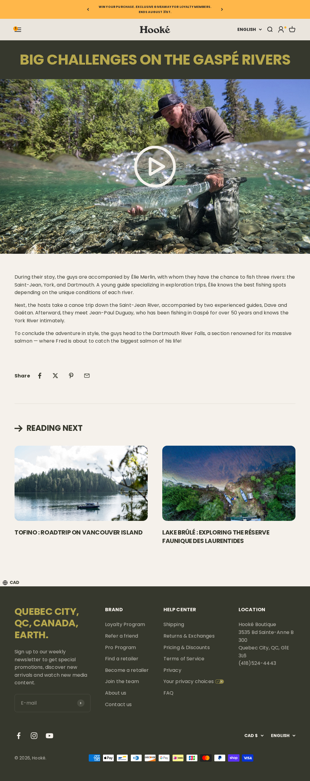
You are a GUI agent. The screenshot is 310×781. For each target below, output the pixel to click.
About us (115, 692)
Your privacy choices (188, 681)
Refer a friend (121, 635)
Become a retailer (127, 670)
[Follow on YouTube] (49, 736)
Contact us (118, 704)
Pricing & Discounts (186, 647)
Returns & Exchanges (189, 635)
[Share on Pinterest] (71, 376)
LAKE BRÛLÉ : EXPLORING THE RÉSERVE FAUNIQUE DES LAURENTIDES (215, 536)
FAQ (168, 692)
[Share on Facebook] (40, 376)
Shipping (173, 624)
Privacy (172, 670)
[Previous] (88, 9)
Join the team (122, 681)
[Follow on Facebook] (19, 736)
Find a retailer (121, 658)
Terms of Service (184, 658)
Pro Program (120, 647)
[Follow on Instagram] (34, 736)
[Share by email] (87, 376)
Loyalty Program (125, 624)
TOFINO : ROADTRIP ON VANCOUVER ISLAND (78, 532)
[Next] (222, 9)
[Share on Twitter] (55, 376)
